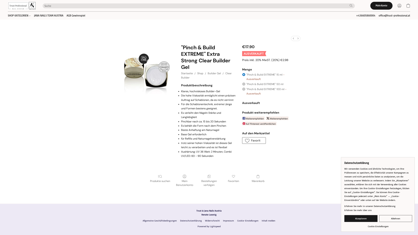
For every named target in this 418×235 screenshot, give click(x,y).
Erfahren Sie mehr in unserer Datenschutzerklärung (369, 206)
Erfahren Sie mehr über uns (358, 210)
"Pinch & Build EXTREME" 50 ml (264, 84)
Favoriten (233, 181)
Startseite (187, 73)
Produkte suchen (160, 181)
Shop (200, 73)
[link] (378, 225)
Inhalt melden (268, 220)
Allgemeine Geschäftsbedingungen (160, 220)
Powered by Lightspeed (209, 226)
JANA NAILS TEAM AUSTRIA (48, 15)
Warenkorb (258, 181)
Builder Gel (214, 73)
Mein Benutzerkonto (184, 183)
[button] (22, 6)
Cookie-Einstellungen (247, 220)
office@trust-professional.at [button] (394, 15)
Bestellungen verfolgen (209, 183)
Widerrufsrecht (212, 220)
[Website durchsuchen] (351, 5)
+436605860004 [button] (365, 15)
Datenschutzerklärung (191, 220)
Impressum (228, 220)
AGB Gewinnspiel (76, 15)
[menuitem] (293, 38)
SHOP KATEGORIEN (18, 15)
